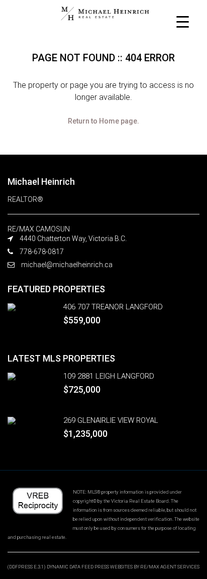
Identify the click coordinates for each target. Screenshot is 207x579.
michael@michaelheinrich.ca (67, 265)
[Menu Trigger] (182, 21)
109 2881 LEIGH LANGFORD (108, 376)
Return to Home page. (103, 121)
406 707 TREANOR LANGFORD (113, 306)
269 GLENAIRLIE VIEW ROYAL (110, 420)
